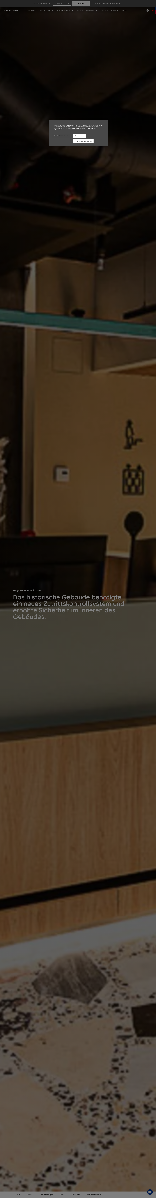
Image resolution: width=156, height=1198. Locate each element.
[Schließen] (105, 122)
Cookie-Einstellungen (61, 136)
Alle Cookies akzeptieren (83, 141)
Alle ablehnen (79, 136)
